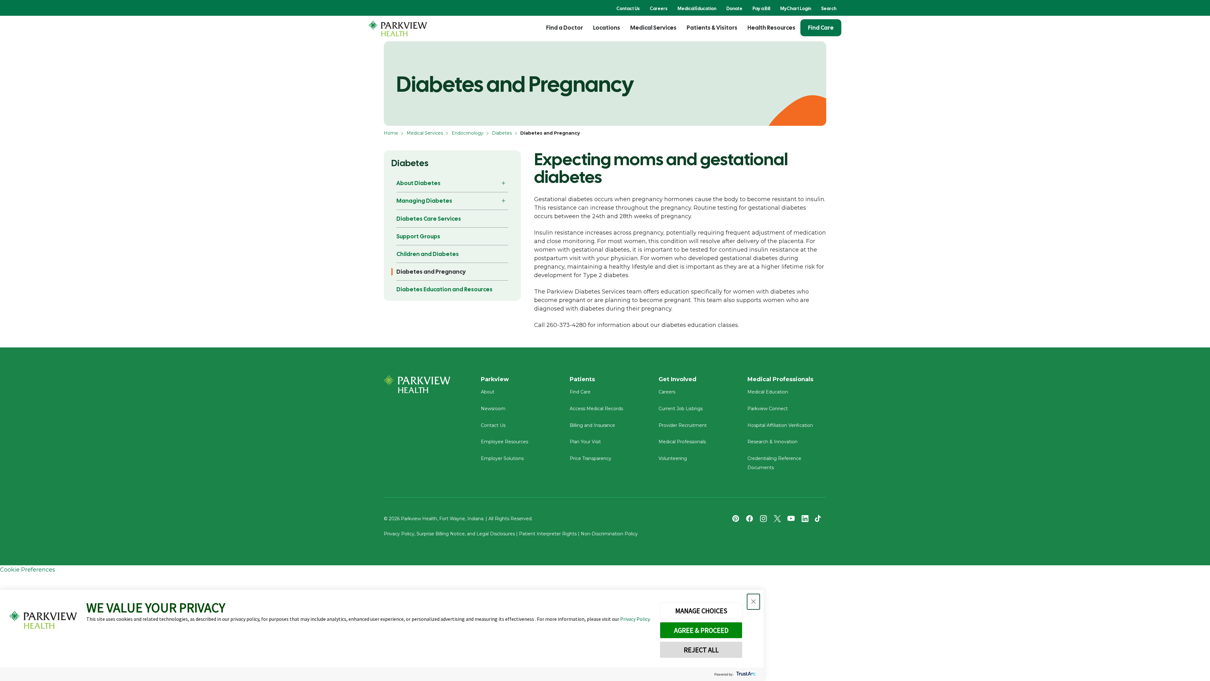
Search (828, 8)
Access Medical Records (596, 408)
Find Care (821, 27)
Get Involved (677, 379)
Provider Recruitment (683, 425)
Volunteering (673, 458)
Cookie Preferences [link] (27, 569)
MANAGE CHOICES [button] (701, 610)
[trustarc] (745, 674)
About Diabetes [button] (418, 183)
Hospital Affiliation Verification (780, 425)
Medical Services (653, 27)
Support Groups (418, 236)
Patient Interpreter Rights (548, 534)
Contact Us (628, 8)
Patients (582, 379)
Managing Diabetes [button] (424, 200)
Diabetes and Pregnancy (431, 271)
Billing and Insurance (592, 425)
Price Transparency (590, 458)
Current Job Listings (681, 408)
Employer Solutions (502, 458)
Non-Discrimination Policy (609, 534)
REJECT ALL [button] (701, 649)
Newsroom (493, 408)
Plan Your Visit (585, 442)
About (487, 392)
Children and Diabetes (427, 254)
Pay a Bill (761, 8)
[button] (753, 601)
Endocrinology (467, 133)
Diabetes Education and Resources (444, 289)
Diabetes (502, 133)
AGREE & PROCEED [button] (701, 630)
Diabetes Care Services (428, 218)
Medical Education (696, 8)
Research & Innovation (772, 442)
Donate (734, 8)
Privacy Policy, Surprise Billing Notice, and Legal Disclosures (449, 534)
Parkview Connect (767, 408)
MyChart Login (795, 8)
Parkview (495, 379)
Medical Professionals (682, 442)
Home (391, 133)
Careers (658, 8)
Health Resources (771, 27)
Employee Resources (504, 442)
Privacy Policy (634, 619)
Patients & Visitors (712, 27)
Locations (606, 27)
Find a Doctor (564, 27)
